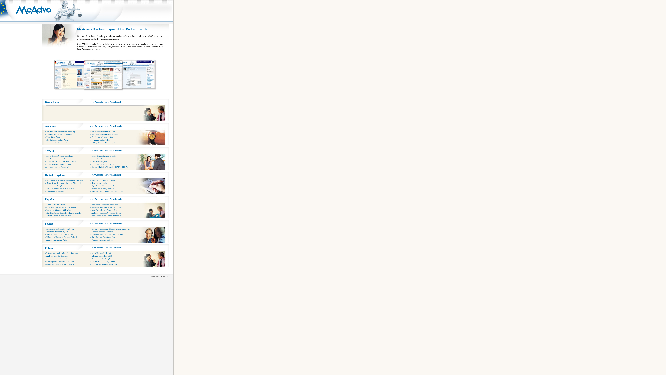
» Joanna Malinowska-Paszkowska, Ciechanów (63, 259)
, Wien (102, 132)
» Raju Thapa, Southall (99, 183)
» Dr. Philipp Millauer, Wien (101, 137)
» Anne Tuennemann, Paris (56, 240)
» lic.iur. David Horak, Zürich (102, 164)
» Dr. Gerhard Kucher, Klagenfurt (58, 134)
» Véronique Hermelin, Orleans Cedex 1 (61, 237)
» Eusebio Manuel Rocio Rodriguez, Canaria (63, 213)
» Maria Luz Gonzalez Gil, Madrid (59, 210)
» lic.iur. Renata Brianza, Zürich (103, 156)
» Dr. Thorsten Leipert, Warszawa (103, 264)
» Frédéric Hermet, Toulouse (101, 232)
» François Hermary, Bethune (101, 240)
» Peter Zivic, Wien (52, 137)
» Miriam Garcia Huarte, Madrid (58, 216)
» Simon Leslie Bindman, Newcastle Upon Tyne (64, 180)
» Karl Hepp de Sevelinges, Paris (103, 237)
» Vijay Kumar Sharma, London (103, 186)
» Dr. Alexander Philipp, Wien (57, 143)
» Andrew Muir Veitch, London (102, 180)
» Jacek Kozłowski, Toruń (100, 253)
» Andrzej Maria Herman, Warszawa (59, 261)
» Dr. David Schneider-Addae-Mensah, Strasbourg (110, 229)
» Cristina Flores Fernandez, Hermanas (60, 207)
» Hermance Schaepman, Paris (57, 232)
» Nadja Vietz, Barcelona (55, 204)
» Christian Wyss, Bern (99, 161)
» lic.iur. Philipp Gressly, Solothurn (59, 156)
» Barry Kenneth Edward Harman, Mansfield (63, 183)
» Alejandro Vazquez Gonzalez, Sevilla (105, 213)
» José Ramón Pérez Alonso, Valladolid (105, 216)
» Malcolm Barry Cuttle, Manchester (59, 189)
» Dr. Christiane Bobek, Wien (56, 140)
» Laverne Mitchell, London (56, 186)
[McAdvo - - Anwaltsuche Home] (34, 16)
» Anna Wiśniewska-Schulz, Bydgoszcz (60, 264)
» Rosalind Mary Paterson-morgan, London (107, 191)
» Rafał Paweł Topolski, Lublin (102, 261)
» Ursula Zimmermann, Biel (56, 159)
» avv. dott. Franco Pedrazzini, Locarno (61, 167)
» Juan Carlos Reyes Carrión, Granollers (106, 210)
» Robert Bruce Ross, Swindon (102, 189)
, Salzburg (60, 132)
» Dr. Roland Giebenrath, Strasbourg (59, 229)
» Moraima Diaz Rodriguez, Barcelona (105, 207)
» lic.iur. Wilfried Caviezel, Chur (58, 164)
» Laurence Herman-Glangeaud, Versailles (107, 234)
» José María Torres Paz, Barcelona (104, 204)
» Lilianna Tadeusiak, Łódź (101, 256)
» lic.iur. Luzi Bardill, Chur (101, 159)
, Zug (109, 167)
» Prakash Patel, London (55, 191)
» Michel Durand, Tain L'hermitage (59, 234)
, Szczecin (56, 256)
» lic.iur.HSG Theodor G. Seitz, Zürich (60, 161)
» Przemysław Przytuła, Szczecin (103, 259)
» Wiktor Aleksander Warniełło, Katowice (61, 253)
